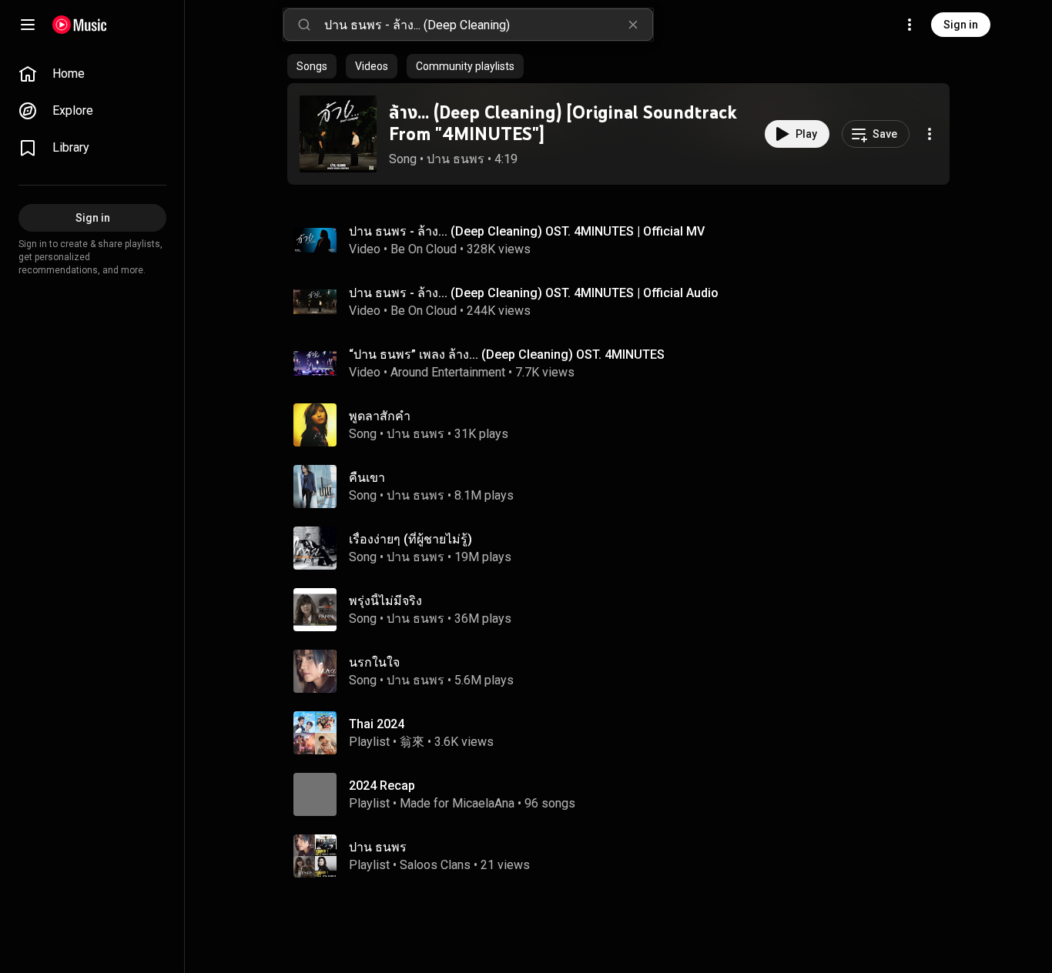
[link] (92, 73)
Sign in (960, 24)
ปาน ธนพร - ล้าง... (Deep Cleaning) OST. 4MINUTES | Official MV (527, 231)
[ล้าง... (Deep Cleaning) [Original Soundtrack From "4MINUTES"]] (338, 133)
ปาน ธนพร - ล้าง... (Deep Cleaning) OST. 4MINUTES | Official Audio (534, 293)
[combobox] (488, 24)
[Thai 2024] (624, 733)
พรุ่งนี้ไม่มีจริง (385, 600)
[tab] (312, 66)
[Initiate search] (304, 24)
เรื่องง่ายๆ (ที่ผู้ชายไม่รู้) (410, 539)
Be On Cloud (423, 249)
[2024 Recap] (624, 794)
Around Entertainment (447, 372)
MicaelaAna (483, 803)
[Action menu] (929, 134)
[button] (338, 133)
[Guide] (27, 24)
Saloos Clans (435, 865)
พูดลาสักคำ (379, 416)
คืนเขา (367, 477)
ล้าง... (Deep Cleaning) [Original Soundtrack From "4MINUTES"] (563, 123)
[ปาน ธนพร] (624, 856)
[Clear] (633, 24)
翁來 (412, 741)
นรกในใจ (374, 662)
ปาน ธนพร (455, 159)
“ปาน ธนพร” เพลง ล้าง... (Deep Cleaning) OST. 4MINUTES (507, 354)
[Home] (79, 24)
